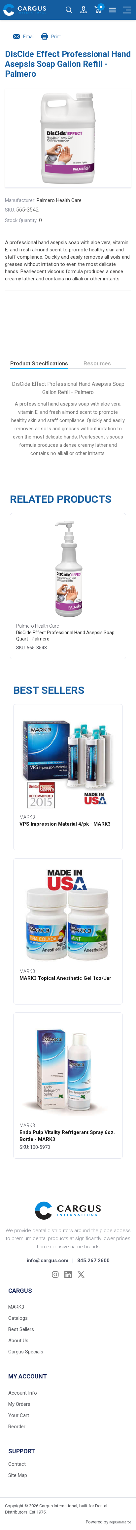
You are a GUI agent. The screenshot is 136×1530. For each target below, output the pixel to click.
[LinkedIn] (68, 1274)
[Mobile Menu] (127, 9)
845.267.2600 (93, 1260)
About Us (18, 1341)
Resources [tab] (97, 363)
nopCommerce (120, 1522)
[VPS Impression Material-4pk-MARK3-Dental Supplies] (68, 760)
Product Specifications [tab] (39, 363)
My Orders (19, 1404)
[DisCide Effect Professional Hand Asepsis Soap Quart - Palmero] (68, 569)
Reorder (16, 1427)
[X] (81, 1274)
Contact (17, 1464)
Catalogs (18, 1318)
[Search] (69, 9)
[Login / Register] (83, 9)
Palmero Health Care (59, 200)
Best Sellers (21, 1329)
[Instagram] (55, 1274)
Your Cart (18, 1415)
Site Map (17, 1475)
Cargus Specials (25, 1352)
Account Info (22, 1393)
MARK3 (16, 1307)
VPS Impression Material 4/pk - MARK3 (65, 824)
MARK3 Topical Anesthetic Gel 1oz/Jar (65, 978)
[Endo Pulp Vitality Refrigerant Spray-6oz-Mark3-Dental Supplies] (68, 1068)
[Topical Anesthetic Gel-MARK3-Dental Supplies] (68, 914)
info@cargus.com (47, 1260)
